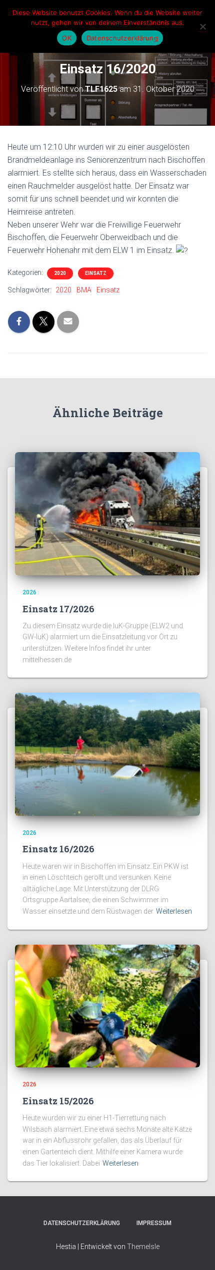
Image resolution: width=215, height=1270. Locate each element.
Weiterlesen (174, 911)
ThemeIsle (143, 1247)
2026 (29, 592)
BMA (84, 290)
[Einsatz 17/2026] (107, 513)
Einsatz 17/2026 (58, 609)
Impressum (154, 1223)
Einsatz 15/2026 (58, 1101)
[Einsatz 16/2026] (107, 754)
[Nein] (203, 26)
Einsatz (95, 273)
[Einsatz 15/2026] (107, 1006)
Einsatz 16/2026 (58, 849)
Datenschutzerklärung (82, 1223)
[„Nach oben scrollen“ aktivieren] (195, 1250)
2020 (60, 273)
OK (67, 38)
